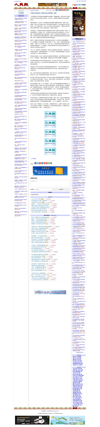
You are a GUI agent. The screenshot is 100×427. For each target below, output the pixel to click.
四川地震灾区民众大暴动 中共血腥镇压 (43, 200)
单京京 (74, 402)
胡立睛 (74, 375)
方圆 (81, 374)
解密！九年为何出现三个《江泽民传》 (43, 274)
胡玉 (73, 377)
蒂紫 (79, 381)
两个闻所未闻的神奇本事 (40, 248)
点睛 (75, 382)
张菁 (82, 370)
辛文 (75, 358)
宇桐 (76, 378)
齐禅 (79, 395)
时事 (29, 7)
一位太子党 (75, 403)
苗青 (73, 385)
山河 (73, 372)
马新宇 (78, 368)
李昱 (73, 360)
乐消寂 (76, 377)
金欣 (75, 356)
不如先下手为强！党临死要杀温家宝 (43, 228)
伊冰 (77, 395)
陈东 (80, 392)
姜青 (75, 388)
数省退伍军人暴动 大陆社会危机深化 (42, 208)
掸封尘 (74, 374)
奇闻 (43, 7)
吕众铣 (80, 378)
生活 (57, 7)
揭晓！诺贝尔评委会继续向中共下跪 (42, 270)
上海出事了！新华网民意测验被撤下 (43, 245)
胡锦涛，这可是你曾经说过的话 (41, 276)
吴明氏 (77, 374)
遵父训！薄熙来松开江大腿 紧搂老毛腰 (44, 217)
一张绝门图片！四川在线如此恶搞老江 (43, 278)
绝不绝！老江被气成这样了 (41, 268)
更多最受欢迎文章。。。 (81, 352)
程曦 (73, 359)
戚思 (73, 392)
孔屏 (77, 356)
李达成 (78, 386)
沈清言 (80, 358)
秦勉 (76, 371)
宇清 (77, 382)
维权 (75, 7)
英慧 (73, 382)
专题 (66, 7)
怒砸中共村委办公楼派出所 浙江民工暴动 (43, 205)
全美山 (79, 370)
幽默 (34, 7)
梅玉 (75, 406)
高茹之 (78, 385)
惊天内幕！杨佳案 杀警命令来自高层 (42, 222)
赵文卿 (74, 386)
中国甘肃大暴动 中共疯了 (41, 202)
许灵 (80, 399)
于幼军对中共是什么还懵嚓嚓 (41, 273)
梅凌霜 (80, 356)
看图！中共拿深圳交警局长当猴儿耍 (43, 242)
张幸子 (77, 370)
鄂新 (75, 389)
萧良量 (78, 388)
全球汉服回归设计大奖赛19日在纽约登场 (44, 251)
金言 (79, 379)
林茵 (79, 374)
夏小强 (76, 385)
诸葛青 (77, 400)
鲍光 (73, 388)
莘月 (78, 378)
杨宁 (75, 372)
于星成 (74, 400)
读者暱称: (32, 189)
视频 (79, 7)
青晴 (81, 386)
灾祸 (48, 7)
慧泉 (79, 382)
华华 (79, 391)
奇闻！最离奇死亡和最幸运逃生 (41, 250)
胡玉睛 (78, 363)
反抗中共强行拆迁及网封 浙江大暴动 (42, 210)
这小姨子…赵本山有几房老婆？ (42, 233)
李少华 (78, 402)
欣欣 (79, 400)
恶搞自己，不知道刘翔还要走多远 (43, 220)
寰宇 (70, 7)
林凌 (81, 400)
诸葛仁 (74, 396)
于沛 (80, 403)
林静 (73, 363)
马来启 (76, 368)
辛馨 (73, 393)
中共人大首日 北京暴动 (41, 199)
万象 (52, 7)
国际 (39, 7)
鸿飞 (82, 384)
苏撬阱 (76, 393)
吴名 (73, 362)
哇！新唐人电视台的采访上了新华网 (43, 279)
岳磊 (79, 389)
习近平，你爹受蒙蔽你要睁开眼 (42, 267)
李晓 (76, 396)
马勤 (75, 395)
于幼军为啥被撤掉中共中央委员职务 (43, 261)
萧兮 (75, 360)
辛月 (78, 377)
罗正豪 (74, 370)
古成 (73, 368)
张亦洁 (79, 384)
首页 (16, 7)
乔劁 (73, 389)
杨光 (81, 368)
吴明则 (77, 384)
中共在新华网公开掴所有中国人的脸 (43, 254)
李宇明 (80, 377)
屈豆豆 (78, 393)
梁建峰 (76, 363)
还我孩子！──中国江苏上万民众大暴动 (44, 203)
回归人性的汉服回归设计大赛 (42, 256)
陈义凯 (81, 379)
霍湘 (78, 403)
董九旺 (76, 399)
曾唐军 (82, 375)
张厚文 (80, 360)
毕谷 (73, 381)
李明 (75, 359)
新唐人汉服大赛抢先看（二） (42, 257)
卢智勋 (74, 379)
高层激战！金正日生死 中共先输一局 (43, 231)
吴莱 (73, 395)
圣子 (77, 372)
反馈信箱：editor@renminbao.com (50, 411)
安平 (77, 406)
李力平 (81, 385)
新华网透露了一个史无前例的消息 (43, 235)
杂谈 (84, 7)
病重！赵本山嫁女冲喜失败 (41, 237)
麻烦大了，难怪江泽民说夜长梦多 (43, 218)
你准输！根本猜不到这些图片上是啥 (43, 240)
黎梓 (80, 396)
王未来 (77, 375)
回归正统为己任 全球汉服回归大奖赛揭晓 (44, 239)
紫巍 (78, 399)
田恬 (75, 391)
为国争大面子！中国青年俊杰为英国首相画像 (45, 226)
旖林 (77, 391)
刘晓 (73, 358)
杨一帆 (78, 360)
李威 (73, 391)
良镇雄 (77, 379)
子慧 (76, 402)
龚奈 (78, 362)
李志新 (74, 378)
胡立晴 (81, 363)
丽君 (73, 356)
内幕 (25, 7)
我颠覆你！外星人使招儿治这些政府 (43, 223)
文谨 (77, 358)
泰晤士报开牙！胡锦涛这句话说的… (43, 263)
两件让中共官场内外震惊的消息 (42, 229)
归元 (81, 371)
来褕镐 (79, 375)
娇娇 (81, 402)
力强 (77, 359)
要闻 (20, 7)
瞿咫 (77, 389)
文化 (61, 7)
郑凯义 (76, 362)
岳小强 (80, 362)
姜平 (76, 386)
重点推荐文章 (21, 15)
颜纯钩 (78, 371)
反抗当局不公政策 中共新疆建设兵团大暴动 (44, 207)
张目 (81, 393)
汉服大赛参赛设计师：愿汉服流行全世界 (44, 259)
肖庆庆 (78, 392)
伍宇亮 (80, 359)
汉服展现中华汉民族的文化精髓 (41, 265)
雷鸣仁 (74, 371)
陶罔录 (74, 384)
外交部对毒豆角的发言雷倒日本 (42, 246)
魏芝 (73, 406)
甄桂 (81, 381)
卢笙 (82, 403)
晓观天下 (76, 381)
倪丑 (73, 399)
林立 (78, 396)
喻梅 (75, 392)
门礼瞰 (80, 388)
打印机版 (34, 158)
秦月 (79, 372)
